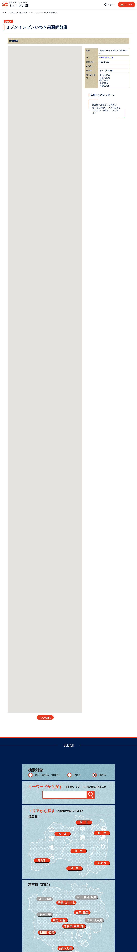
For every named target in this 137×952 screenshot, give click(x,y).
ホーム (5, 12)
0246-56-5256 (106, 57)
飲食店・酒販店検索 (19, 12)
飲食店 (77, 775)
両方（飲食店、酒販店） (48, 775)
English (111, 4)
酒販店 (102, 775)
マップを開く (45, 717)
